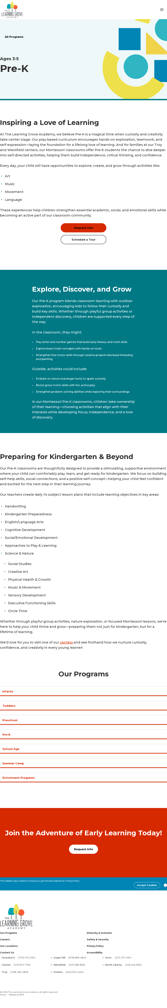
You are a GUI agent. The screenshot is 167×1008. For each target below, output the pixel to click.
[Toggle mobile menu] (161, 10)
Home (3, 994)
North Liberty (113, 964)
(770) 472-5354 (26, 957)
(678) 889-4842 (77, 957)
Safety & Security (98, 939)
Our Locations (9, 946)
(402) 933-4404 (75, 972)
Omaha (57, 972)
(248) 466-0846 (19, 972)
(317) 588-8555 (77, 964)
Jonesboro (8, 957)
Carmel (6, 964)
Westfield (59, 964)
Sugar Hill (59, 957)
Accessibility (94, 952)
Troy (4, 972)
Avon (108, 957)
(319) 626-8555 (133, 964)
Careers (5, 939)
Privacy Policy (72, 881)
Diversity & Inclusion (99, 933)
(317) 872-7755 (22, 964)
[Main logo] (16, 916)
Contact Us (7, 952)
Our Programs (8, 933)
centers (66, 642)
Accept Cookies (147, 885)
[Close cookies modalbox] (165, 885)
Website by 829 (16, 994)
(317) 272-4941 (123, 957)
